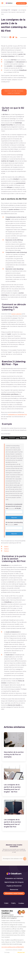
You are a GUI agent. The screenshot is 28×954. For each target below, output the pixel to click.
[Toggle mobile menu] (2, 3)
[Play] (3, 438)
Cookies (21, 903)
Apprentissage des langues (14, 882)
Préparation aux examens (14, 878)
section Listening (16, 314)
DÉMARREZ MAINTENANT (14, 893)
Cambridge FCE (5, 10)
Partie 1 (6, 546)
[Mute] (21, 438)
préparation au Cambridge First (17, 414)
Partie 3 (6, 548)
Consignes (14, 10)
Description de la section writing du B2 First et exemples (14, 754)
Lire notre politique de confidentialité (12, 947)
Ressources (14, 889)
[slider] (24, 437)
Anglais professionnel (14, 886)
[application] (14, 437)
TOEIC (6, 903)
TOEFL (13, 903)
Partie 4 (6, 551)
